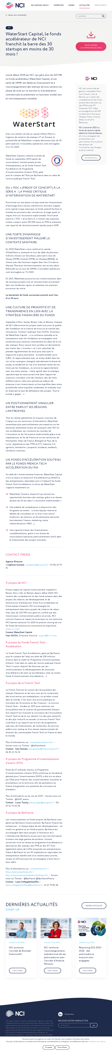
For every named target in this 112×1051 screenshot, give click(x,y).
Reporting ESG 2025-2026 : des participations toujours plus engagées (90, 954)
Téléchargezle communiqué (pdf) (91, 46)
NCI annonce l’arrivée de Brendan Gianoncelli (20, 950)
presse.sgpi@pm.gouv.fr (41, 803)
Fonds (71, 5)
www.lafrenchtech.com (41, 742)
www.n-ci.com (13, 629)
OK (94, 1026)
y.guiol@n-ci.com (48, 636)
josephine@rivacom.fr (37, 565)
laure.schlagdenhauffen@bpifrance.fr (24, 885)
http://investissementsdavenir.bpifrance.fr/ (27, 875)
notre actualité (94, 906)
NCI (9, 28)
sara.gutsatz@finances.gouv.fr (43, 749)
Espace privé (100, 5)
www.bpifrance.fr (38, 869)
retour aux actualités (17, 15)
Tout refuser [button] (62, 1047)
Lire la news (18, 970)
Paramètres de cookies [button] (96, 1041)
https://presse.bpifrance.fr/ (19, 872)
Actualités (84, 5)
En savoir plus (91, 158)
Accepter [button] (48, 1047)
